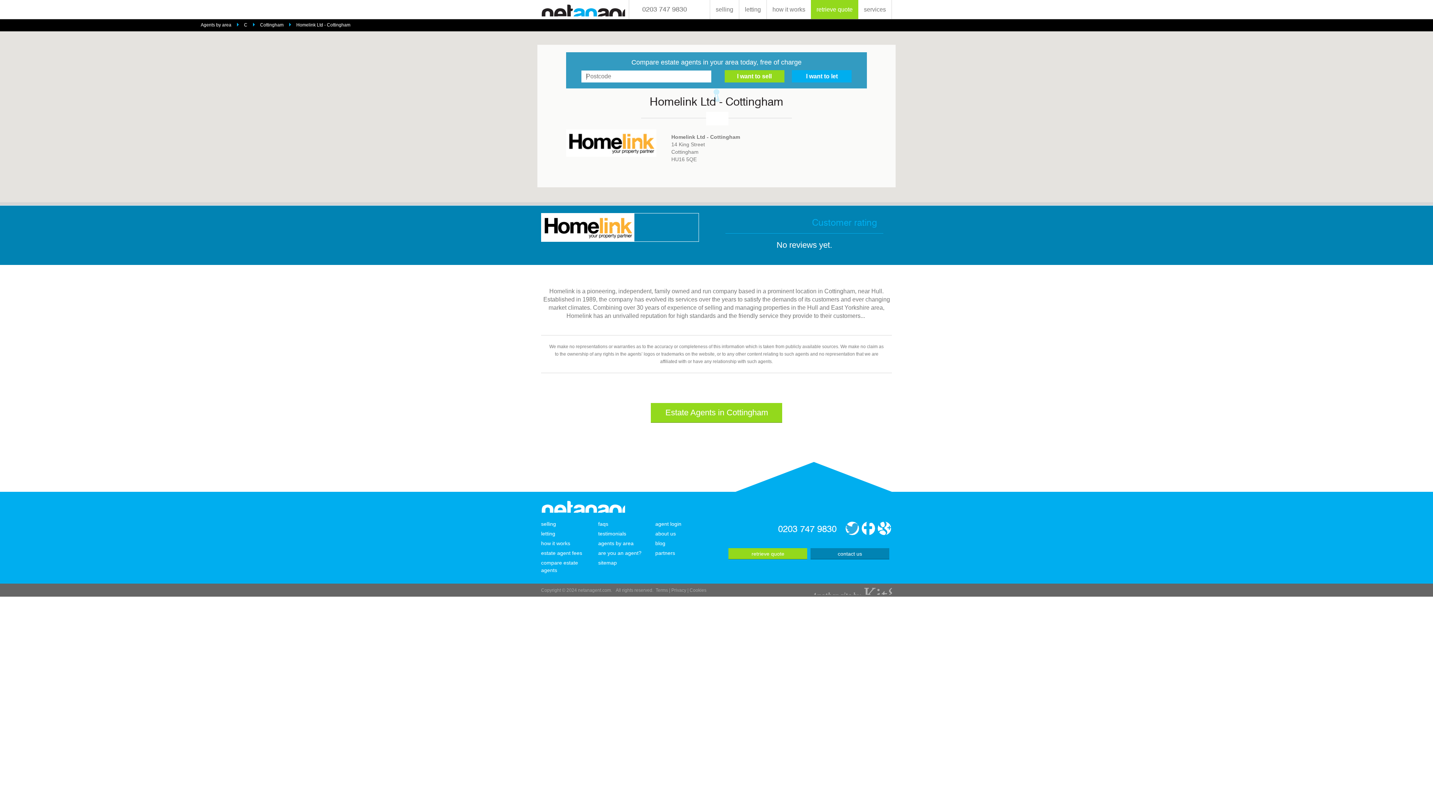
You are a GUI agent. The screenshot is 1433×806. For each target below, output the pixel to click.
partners (665, 553)
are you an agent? (619, 553)
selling (724, 9)
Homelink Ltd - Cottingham (323, 25)
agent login (668, 524)
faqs (603, 524)
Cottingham (272, 25)
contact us (850, 554)
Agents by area (216, 25)
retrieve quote (835, 9)
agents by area (616, 543)
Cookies (698, 590)
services (875, 9)
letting (753, 9)
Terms (662, 590)
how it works (788, 9)
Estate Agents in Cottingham (716, 412)
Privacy (678, 590)
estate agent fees (561, 553)
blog (660, 543)
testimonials (612, 534)
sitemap (607, 563)
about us (665, 534)
